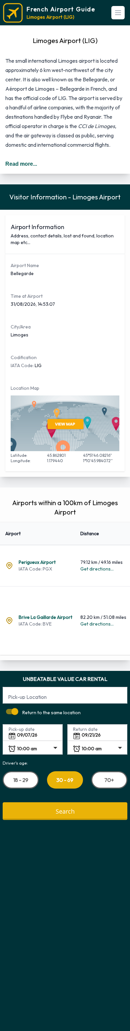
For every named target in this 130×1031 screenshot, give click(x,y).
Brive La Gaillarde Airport (45, 617)
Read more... (21, 164)
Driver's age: (15, 762)
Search (65, 811)
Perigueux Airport (37, 562)
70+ (109, 779)
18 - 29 (20, 779)
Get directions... (97, 569)
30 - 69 (64, 780)
